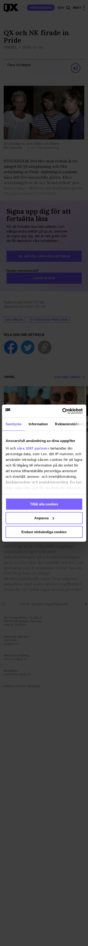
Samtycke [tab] (13, 424)
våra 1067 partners (33, 448)
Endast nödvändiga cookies (44, 532)
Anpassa (41, 518)
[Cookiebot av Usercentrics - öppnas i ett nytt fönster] (63, 411)
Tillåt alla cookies (44, 504)
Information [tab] (38, 424)
